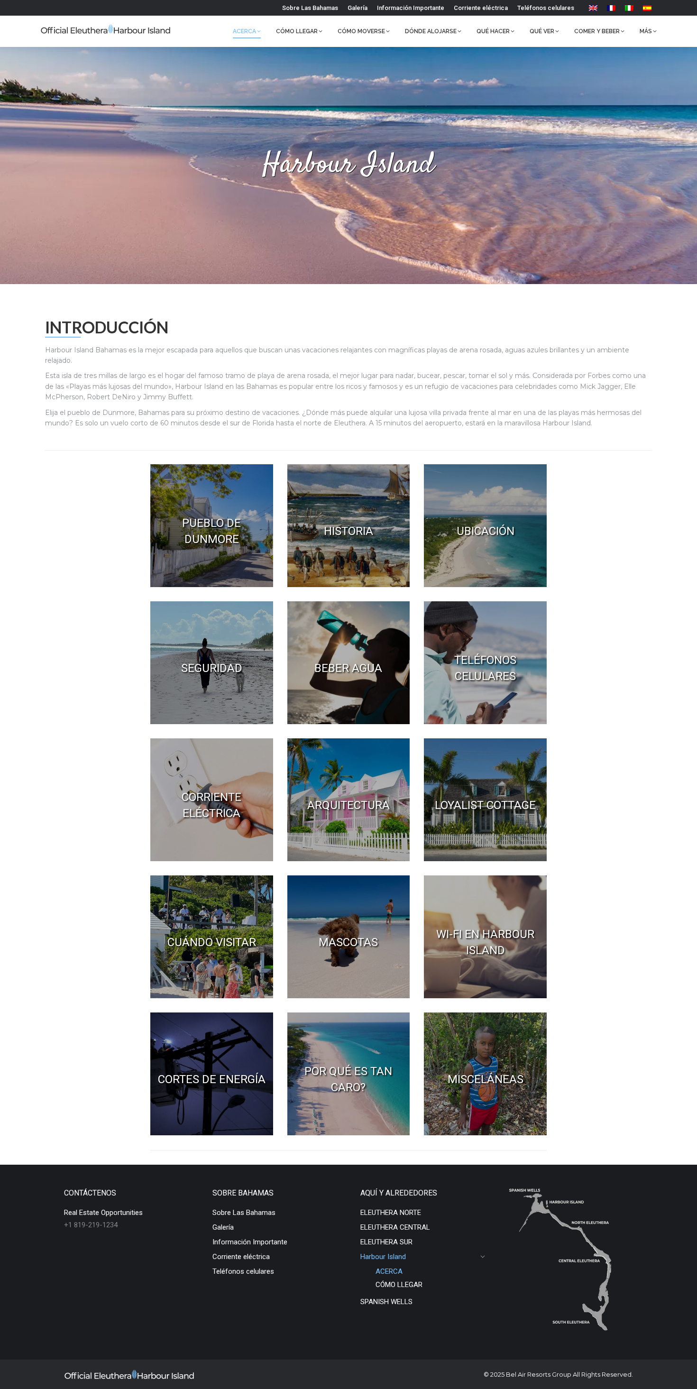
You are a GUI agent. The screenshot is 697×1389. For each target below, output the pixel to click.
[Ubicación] (485, 525)
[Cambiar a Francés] (611, 8)
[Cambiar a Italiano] (629, 8)
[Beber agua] (348, 662)
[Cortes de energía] (211, 1073)
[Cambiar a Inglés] (593, 8)
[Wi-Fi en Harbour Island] (485, 936)
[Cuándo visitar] (211, 936)
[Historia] (348, 525)
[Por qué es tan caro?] (348, 1073)
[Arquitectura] (348, 799)
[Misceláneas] (485, 1073)
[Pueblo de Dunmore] (211, 525)
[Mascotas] (348, 936)
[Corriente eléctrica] (211, 799)
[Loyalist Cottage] (485, 799)
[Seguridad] (211, 662)
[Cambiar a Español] (647, 8)
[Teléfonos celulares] (485, 662)
